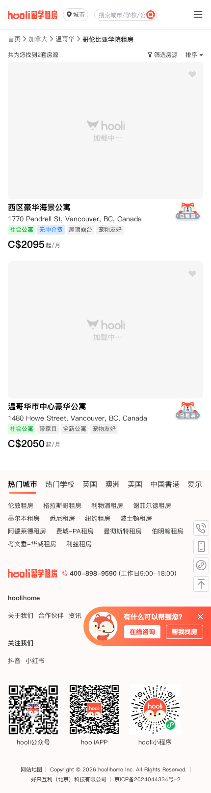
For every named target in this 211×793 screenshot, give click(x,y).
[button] (194, 55)
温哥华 (65, 38)
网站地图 (31, 769)
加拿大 (38, 38)
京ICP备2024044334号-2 (147, 779)
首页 (14, 38)
